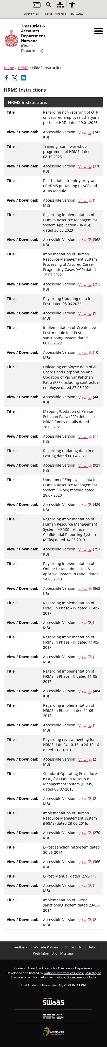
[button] (98, 30)
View (83, 132)
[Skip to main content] (36, 5)
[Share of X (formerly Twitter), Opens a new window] (15, 78)
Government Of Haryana (64, 14)
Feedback (19, 947)
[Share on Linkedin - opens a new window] (24, 78)
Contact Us (72, 947)
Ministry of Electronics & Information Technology (56, 975)
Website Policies (46, 947)
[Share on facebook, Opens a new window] (7, 78)
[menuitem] (48, 4)
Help (91, 947)
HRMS (23, 67)
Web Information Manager (53, 953)
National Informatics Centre (64, 973)
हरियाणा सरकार (31, 14)
